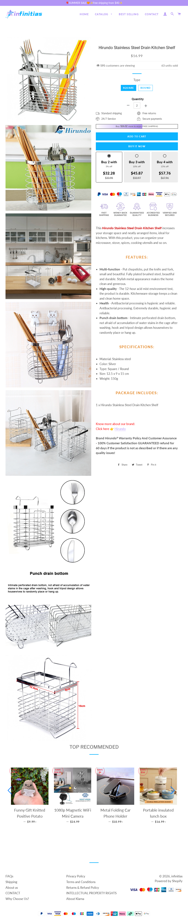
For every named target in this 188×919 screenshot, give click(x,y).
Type (136, 80)
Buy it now (136, 146)
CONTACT (152, 14)
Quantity (138, 99)
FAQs (9, 876)
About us (12, 887)
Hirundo (120, 429)
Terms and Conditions (80, 882)
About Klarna (75, 899)
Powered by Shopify (168, 881)
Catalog (102, 14)
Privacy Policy (75, 876)
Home (84, 14)
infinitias (176, 876)
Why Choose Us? (17, 899)
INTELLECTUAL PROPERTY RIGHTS (91, 893)
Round (145, 87)
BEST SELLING (129, 14)
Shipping (11, 882)
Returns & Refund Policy (82, 887)
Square (128, 87)
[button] (9, 790)
